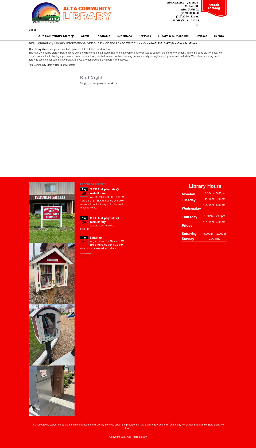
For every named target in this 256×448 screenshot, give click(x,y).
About (85, 36)
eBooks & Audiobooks (173, 36)
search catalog (214, 6)
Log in (33, 29)
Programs (103, 36)
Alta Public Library (137, 436)
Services (145, 36)
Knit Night (96, 238)
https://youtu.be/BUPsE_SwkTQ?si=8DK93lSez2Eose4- (167, 43)
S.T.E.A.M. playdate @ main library (104, 191)
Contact (201, 36)
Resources (124, 36)
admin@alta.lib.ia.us (186, 20)
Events (219, 36)
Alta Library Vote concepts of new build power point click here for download (70, 49)
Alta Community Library (56, 36)
